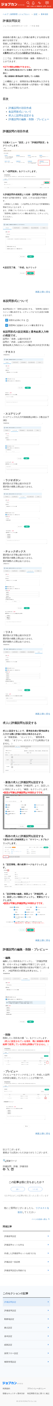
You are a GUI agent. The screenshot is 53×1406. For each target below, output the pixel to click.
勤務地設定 (9, 1319)
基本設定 (8, 1336)
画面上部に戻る (42, 291)
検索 (28, 6)
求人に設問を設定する (21, 115)
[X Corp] (8, 1169)
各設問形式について (19, 111)
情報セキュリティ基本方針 (14, 1393)
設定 (35, 14)
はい (18, 1189)
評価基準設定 (10, 1236)
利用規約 (6, 1388)
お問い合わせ (47, 6)
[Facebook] (4, 1169)
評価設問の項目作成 (19, 107)
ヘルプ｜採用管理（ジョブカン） (16, 14)
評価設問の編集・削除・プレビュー (28, 119)
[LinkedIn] (12, 1169)
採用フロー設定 (11, 1353)
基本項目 (44, 14)
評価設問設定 (10, 1302)
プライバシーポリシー (36, 1388)
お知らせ (33, 6)
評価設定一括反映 (12, 1262)
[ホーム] (12, 5)
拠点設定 (8, 1327)
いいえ (35, 1189)
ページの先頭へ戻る (39, 1219)
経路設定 (8, 1344)
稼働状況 (39, 6)
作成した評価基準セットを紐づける (20, 1253)
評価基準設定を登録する (15, 1270)
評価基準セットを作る (14, 1245)
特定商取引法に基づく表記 (38, 1393)
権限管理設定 (10, 1362)
